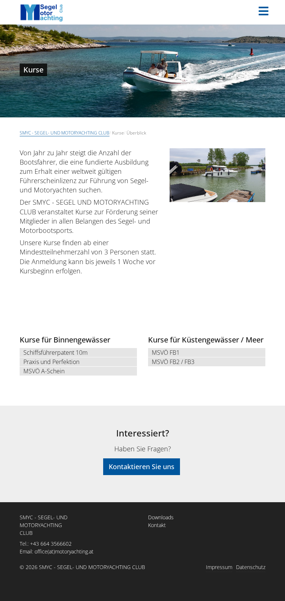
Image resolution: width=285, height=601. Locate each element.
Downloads (161, 517)
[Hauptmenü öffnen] (263, 11)
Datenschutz (250, 567)
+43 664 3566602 (51, 543)
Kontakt (157, 525)
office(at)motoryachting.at (64, 551)
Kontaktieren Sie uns (141, 466)
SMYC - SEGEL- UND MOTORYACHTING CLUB (64, 133)
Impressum (219, 567)
